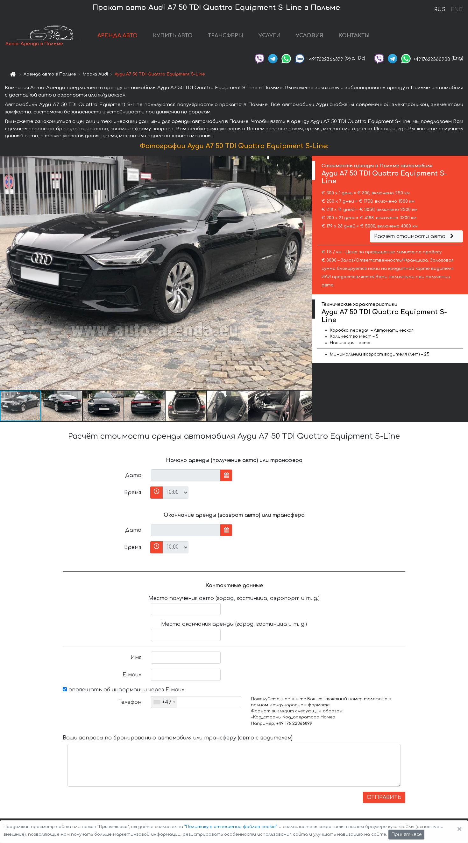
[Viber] (259, 58)
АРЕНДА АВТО (117, 36)
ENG (456, 9)
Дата (133, 475)
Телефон (129, 702)
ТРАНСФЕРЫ (225, 36)
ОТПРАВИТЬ (384, 797)
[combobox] (164, 702)
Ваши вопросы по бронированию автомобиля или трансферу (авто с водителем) (178, 738)
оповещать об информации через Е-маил (125, 690)
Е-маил (132, 675)
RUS (439, 9)
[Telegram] (273, 58)
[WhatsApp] (286, 58)
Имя (136, 657)
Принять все (406, 834)
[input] (186, 475)
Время (132, 492)
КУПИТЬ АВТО (173, 36)
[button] (62, 406)
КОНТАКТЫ (354, 36)
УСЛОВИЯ (309, 36)
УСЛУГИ (269, 36)
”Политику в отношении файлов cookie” (230, 827)
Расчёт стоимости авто (410, 236)
